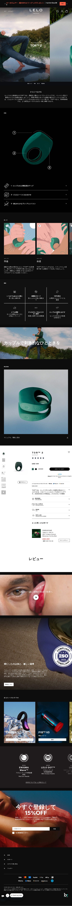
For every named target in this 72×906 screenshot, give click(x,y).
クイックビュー (64, 540)
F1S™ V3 (44, 732)
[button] (5, 11)
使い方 (38, 83)
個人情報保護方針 (19, 832)
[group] (19, 248)
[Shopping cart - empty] (66, 11)
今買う (63, 3)
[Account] (62, 11)
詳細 (19, 739)
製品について (29, 83)
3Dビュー (24, 482)
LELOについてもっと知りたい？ (36, 782)
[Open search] (57, 11)
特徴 (35, 83)
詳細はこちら (9, 684)
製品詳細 (43, 83)
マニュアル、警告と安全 (12, 437)
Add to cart (59, 469)
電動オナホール (42, 735)
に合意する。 (22, 832)
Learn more (34, 485)
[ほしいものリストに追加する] (68, 452)
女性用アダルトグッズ (11, 735)
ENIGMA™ (12, 732)
